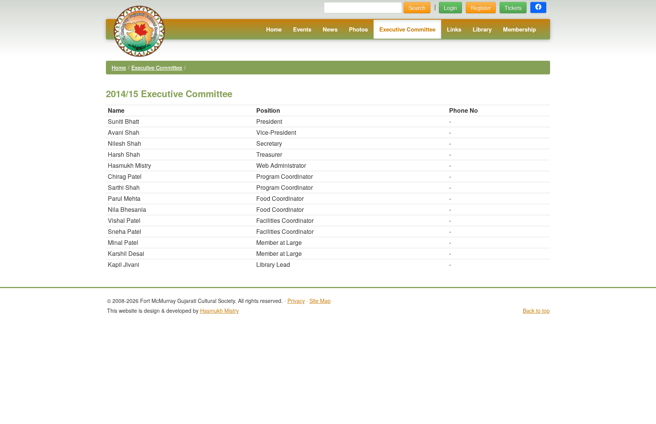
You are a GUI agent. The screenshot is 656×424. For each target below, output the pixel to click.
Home (274, 29)
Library (482, 29)
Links (454, 29)
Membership (519, 29)
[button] (538, 7)
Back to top (536, 310)
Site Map (320, 300)
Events (302, 29)
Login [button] (450, 7)
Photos (358, 29)
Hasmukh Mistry (219, 310)
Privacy (296, 300)
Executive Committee (407, 29)
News (330, 29)
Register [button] (481, 7)
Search (417, 7)
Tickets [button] (513, 7)
